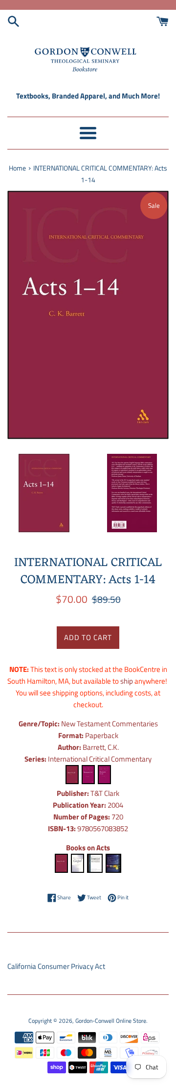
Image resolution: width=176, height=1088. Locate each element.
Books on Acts (88, 847)
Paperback (101, 735)
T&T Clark (104, 793)
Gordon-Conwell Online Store (110, 1020)
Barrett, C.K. (101, 747)
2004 (115, 805)
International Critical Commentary (100, 759)
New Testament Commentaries (109, 723)
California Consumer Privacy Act (56, 966)
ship (126, 681)
